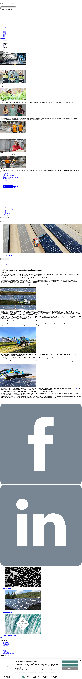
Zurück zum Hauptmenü (5, 217)
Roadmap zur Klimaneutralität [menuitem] (8, 185)
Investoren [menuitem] (4, 45)
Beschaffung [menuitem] (5, 214)
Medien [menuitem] (4, 46)
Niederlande (5, 26)
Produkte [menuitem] (4, 174)
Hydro (6, 256)
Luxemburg (5, 24)
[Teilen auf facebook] (41, 484)
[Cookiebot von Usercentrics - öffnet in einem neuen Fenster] (7, 677)
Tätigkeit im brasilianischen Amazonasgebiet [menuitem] (10, 186)
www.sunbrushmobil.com (5, 402)
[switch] (34, 677)
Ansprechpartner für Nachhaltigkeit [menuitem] (9, 187)
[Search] (11, 8)
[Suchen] (0, 50)
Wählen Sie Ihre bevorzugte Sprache (6, 9)
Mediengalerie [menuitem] (5, 204)
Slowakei (4, 33)
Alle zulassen (69, 661)
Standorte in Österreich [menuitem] (7, 211)
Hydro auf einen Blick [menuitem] (7, 203)
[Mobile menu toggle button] (4, 50)
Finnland (4, 18)
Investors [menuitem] (5, 198)
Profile (77, 388)
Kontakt (4, 5)
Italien (4, 21)
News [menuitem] (4, 202)
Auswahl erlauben (69, 665)
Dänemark (4, 15)
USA (4, 36)
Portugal (4, 30)
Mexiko (4, 25)
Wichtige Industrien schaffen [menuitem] (8, 208)
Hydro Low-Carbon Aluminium (45, 362)
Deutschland (5, 16)
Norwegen (4, 27)
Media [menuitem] (4, 201)
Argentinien (5, 12)
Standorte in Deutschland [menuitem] (7, 212)
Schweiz (4, 32)
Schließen (2, 221)
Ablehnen (70, 668)
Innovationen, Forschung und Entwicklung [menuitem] (10, 177)
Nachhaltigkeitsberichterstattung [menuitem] (8, 184)
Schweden (4, 31)
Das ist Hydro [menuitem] (5, 207)
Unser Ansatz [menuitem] (5, 183)
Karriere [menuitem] (4, 44)
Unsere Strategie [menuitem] (5, 210)
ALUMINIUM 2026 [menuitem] (6, 178)
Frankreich (4, 19)
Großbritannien (5, 20)
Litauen (4, 23)
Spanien (4, 34)
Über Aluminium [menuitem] (6, 176)
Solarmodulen (75, 285)
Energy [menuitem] (5, 180)
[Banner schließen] (80, 660)
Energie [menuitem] (4, 41)
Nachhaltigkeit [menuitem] (5, 43)
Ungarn (4, 35)
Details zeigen (61, 676)
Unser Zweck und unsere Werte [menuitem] (8, 209)
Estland (4, 17)
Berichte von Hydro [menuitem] (6, 215)
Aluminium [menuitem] (5, 40)
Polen (4, 29)
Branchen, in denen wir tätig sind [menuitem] (8, 175)
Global (4, 11)
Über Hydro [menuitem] (5, 47)
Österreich (4, 28)
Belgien (4, 13)
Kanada (4, 22)
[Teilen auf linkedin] (41, 565)
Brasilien (4, 14)
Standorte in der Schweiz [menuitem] (7, 213)
